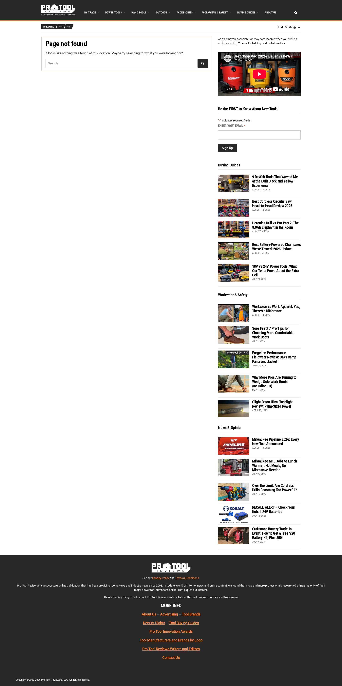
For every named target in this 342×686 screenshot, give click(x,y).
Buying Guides (246, 12)
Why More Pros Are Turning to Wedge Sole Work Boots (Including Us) (274, 381)
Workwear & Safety (215, 12)
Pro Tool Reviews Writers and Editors (171, 649)
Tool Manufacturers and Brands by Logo (171, 640)
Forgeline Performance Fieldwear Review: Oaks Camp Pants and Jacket (274, 357)
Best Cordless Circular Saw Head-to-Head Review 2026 (272, 203)
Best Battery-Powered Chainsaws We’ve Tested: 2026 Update (276, 246)
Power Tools (113, 12)
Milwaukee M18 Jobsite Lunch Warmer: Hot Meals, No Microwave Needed (274, 465)
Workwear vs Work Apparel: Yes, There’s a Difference (276, 308)
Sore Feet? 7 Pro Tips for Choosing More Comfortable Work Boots (273, 332)
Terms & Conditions (187, 578)
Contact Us (171, 657)
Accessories (185, 12)
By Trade (90, 12)
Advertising (169, 614)
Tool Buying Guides (184, 623)
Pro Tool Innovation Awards (171, 631)
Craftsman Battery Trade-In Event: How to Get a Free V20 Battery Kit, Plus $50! (273, 533)
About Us (270, 12)
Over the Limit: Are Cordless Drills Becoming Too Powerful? (274, 487)
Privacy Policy (160, 578)
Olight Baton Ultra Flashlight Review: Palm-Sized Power (272, 404)
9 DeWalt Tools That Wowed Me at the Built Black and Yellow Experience (275, 181)
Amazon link (229, 43)
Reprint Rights (154, 623)
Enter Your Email (231, 126)
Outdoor (161, 12)
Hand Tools (138, 12)
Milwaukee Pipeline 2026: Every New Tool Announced (275, 441)
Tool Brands (191, 614)
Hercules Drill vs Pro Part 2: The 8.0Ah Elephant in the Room (275, 225)
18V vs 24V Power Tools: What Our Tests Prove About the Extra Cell (275, 270)
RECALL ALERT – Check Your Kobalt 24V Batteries (273, 509)
